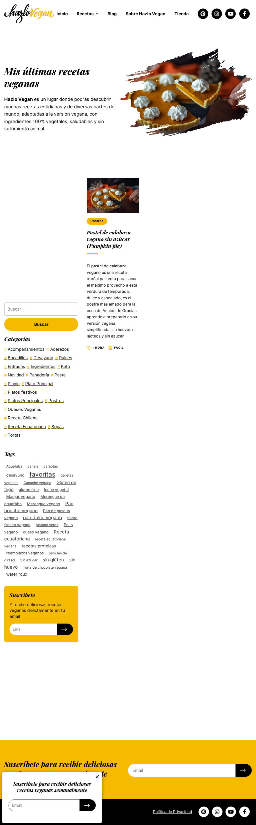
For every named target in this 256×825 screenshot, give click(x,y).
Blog (112, 13)
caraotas (51, 466)
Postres (97, 221)
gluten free (29, 489)
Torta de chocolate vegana (45, 567)
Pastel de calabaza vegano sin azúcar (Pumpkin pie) (109, 239)
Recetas (85, 13)
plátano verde (47, 525)
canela (33, 466)
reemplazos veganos (25, 553)
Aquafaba (14, 466)
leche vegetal (56, 489)
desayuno (15, 475)
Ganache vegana (37, 483)
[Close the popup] (97, 777)
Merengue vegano (43, 503)
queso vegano (35, 532)
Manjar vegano (20, 496)
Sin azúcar (29, 560)
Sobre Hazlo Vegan (145, 13)
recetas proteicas (39, 545)
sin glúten (53, 559)
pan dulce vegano (42, 517)
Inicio (62, 13)
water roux (16, 574)
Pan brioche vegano (39, 507)
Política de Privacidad (172, 811)
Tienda (181, 13)
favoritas (42, 474)
